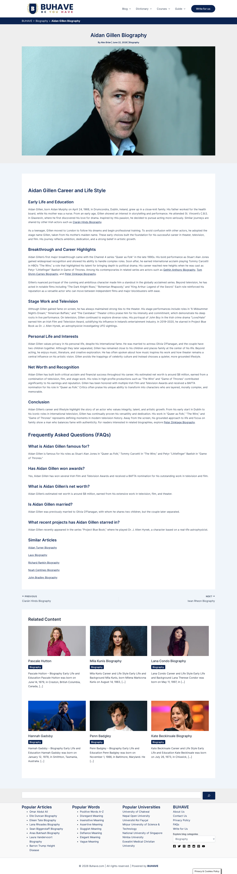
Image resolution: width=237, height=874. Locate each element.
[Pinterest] (198, 846)
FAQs (176, 824)
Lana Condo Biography (168, 661)
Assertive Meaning (91, 824)
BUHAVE (27, 20)
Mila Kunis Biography (106, 661)
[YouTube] (203, 846)
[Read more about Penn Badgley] (118, 715)
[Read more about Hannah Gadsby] (57, 715)
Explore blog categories (185, 834)
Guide (178, 8)
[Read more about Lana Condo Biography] (180, 640)
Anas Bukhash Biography (45, 833)
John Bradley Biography (42, 577)
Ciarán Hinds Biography (87, 222)
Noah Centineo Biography (44, 570)
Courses (162, 8)
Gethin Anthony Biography (179, 269)
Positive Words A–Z (92, 811)
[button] (129, 8)
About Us (178, 811)
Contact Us (180, 815)
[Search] (209, 795)
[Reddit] (193, 846)
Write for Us (180, 828)
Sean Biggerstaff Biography (46, 828)
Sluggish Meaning (90, 828)
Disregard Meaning (91, 815)
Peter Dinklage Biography (80, 274)
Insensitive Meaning (92, 820)
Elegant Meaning (90, 837)
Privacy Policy (181, 820)
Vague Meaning (89, 841)
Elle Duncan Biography (43, 815)
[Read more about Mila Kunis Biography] (118, 640)
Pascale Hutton (39, 661)
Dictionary (142, 8)
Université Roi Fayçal (135, 820)
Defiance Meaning (91, 833)
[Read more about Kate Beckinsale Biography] (180, 715)
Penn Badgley (100, 736)
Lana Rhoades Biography (45, 824)
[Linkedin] (189, 846)
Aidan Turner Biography (42, 547)
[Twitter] (179, 846)
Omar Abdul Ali (39, 811)
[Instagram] (184, 846)
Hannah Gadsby (40, 736)
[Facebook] (174, 846)
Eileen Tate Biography (43, 820)
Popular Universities (141, 807)
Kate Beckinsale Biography (171, 736)
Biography (42, 20)
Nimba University (133, 837)
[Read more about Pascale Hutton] (57, 640)
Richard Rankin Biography (43, 562)
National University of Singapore (142, 833)
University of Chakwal (136, 811)
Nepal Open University (136, 815)
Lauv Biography (37, 555)
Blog (125, 8)
